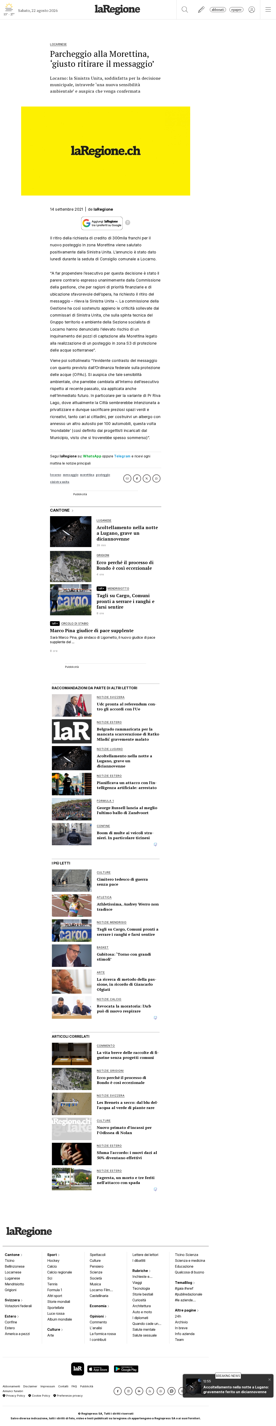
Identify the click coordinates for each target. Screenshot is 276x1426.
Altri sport (54, 1296)
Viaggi (137, 1282)
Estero (11, 1316)
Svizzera (13, 1300)
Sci (49, 1278)
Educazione (184, 1266)
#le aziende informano (184, 1300)
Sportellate (55, 1307)
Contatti (63, 1386)
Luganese (12, 1278)
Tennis (52, 1284)
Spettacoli (97, 1255)
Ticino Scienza (186, 1255)
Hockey (53, 1260)
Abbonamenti (11, 1386)
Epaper (236, 10)
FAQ (74, 1386)
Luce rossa (55, 1313)
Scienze (96, 1272)
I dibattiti (138, 1260)
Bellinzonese (15, 1266)
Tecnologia (141, 1288)
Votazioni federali (18, 1306)
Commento (98, 1322)
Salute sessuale (144, 1335)
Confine (11, 1322)
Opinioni (97, 1316)
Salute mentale (143, 1329)
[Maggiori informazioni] (127, 223)
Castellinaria (99, 1296)
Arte (50, 1335)
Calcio (52, 1266)
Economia (98, 1306)
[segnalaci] (201, 9)
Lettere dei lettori (145, 1255)
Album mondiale (59, 1319)
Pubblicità (86, 1386)
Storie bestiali (142, 1294)
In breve (181, 1328)
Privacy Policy (15, 1395)
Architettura (141, 1306)
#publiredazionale (188, 1294)
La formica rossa (103, 1334)
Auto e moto (142, 1312)
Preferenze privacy (69, 1395)
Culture (54, 1329)
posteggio (103, 475)
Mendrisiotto (14, 1284)
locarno (55, 475)
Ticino (9, 1260)
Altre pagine (186, 1310)
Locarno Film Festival (100, 1290)
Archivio (181, 1322)
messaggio (70, 475)
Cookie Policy (40, 1395)
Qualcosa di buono (189, 1272)
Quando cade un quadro (145, 1324)
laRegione (103, 209)
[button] (118, 1391)
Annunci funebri (13, 1391)
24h (178, 1316)
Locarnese (13, 1272)
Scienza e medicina (190, 1260)
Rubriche (140, 1270)
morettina (87, 475)
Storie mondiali (58, 1301)
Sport (52, 1255)
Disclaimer (30, 1386)
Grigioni (10, 1290)
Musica (95, 1284)
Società (96, 1278)
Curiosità (139, 1300)
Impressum (48, 1386)
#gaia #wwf (184, 1288)
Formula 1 (54, 1290)
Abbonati (218, 10)
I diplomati (140, 1318)
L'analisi (96, 1328)
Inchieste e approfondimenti (145, 1277)
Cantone (12, 1255)
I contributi (98, 1339)
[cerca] (185, 9)
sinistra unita (59, 482)
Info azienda (184, 1334)
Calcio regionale (59, 1272)
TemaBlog (184, 1282)
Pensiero (97, 1266)
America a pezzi (17, 1334)
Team (179, 1339)
